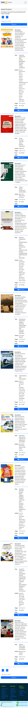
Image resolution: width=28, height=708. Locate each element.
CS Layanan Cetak (23, 705)
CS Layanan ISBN (23, 702)
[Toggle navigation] (25, 2)
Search (14, 24)
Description (18, 30)
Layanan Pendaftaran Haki (13, 696)
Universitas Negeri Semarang (4, 690)
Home (10, 2)
